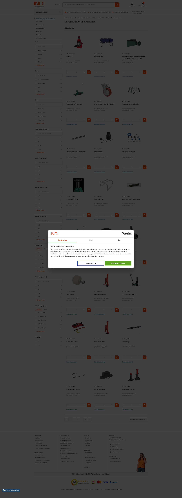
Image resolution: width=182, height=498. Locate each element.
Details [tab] (91, 240)
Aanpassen (89, 263)
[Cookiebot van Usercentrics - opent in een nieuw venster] (123, 233)
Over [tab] (119, 240)
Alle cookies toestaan (118, 263)
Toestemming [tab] (62, 240)
